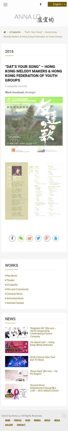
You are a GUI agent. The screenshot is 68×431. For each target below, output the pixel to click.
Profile (18, 420)
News (27, 420)
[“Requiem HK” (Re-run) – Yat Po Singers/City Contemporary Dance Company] (16, 332)
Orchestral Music (15, 298)
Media (57, 420)
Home (7, 420)
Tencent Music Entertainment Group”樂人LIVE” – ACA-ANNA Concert (44, 388)
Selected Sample (15, 303)
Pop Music (11, 275)
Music (47, 420)
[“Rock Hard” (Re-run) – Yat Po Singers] (16, 375)
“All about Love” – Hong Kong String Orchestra (42, 343)
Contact (21, 424)
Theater (10, 280)
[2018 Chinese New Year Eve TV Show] (16, 361)
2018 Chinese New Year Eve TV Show (42, 358)
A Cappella (12, 284)
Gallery (9, 424)
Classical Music (14, 294)
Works (37, 420)
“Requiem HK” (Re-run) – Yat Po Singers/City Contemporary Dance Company (43, 332)
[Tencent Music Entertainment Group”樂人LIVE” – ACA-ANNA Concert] (16, 391)
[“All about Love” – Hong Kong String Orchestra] (16, 347)
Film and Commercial (17, 289)
